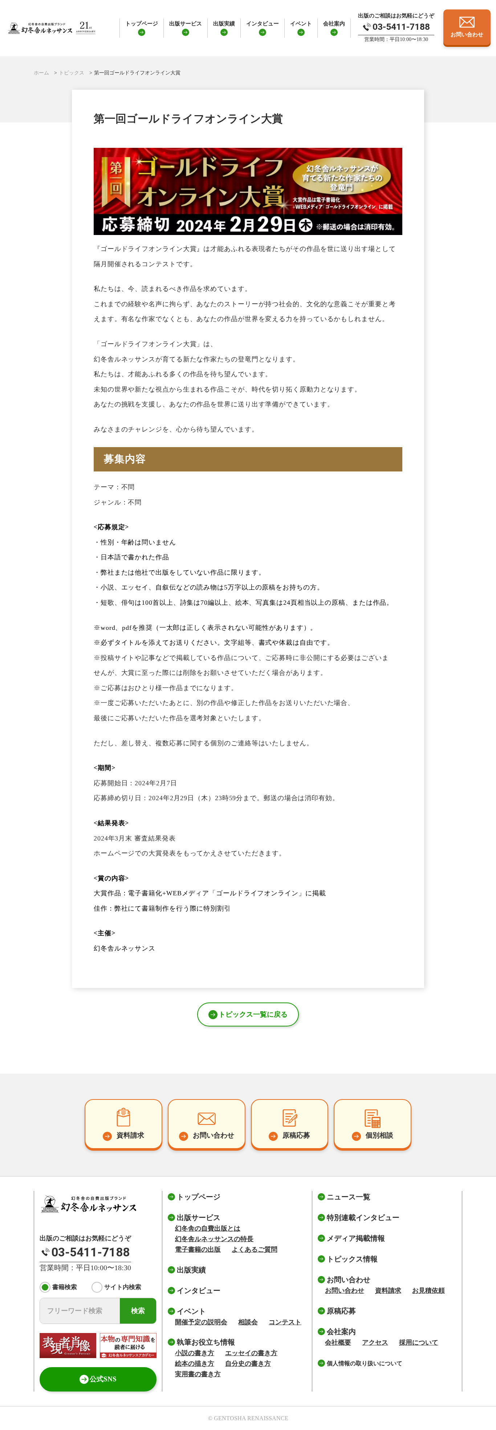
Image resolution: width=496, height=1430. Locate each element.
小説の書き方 (194, 1353)
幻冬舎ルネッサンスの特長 (214, 1239)
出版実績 (224, 24)
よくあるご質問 (254, 1249)
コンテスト (285, 1322)
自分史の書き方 (248, 1363)
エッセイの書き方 (251, 1353)
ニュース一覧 (348, 1197)
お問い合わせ (344, 1290)
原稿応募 (341, 1311)
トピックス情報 (352, 1259)
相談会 (248, 1322)
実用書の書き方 (198, 1374)
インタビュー (262, 24)
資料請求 (388, 1290)
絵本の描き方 (194, 1363)
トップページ (141, 24)
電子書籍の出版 (198, 1249)
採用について (418, 1342)
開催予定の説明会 (201, 1322)
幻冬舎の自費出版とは (207, 1228)
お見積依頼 (428, 1290)
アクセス (375, 1342)
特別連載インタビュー (363, 1218)
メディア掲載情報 (356, 1238)
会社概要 (338, 1342)
